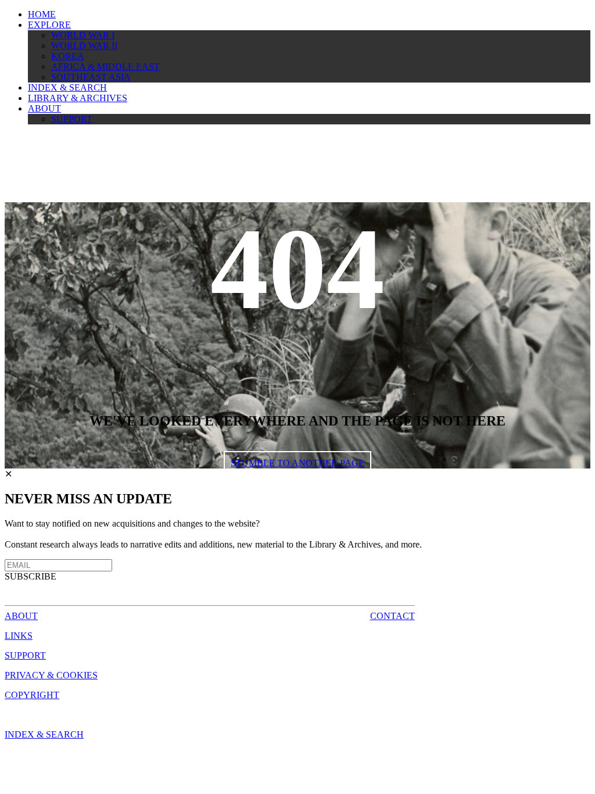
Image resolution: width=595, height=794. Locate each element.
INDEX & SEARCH (67, 87)
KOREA (67, 56)
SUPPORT (71, 119)
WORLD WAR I (82, 35)
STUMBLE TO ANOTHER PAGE (297, 463)
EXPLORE (49, 25)
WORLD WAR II (84, 46)
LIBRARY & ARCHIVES (77, 98)
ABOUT (44, 108)
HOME (42, 14)
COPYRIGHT (32, 695)
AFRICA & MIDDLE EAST (105, 66)
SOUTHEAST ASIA (91, 77)
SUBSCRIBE (30, 576)
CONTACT (392, 616)
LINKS (19, 636)
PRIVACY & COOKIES (51, 675)
